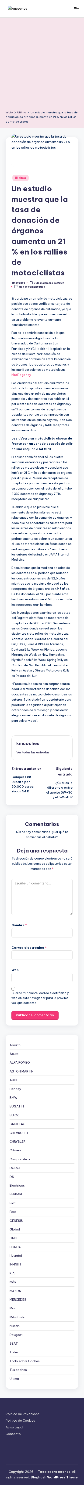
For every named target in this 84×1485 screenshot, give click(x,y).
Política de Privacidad (22, 1414)
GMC (13, 1238)
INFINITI (15, 1264)
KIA (12, 1273)
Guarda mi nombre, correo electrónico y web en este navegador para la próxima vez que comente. (40, 998)
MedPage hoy (21, 375)
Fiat (13, 1203)
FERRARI (16, 1194)
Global (15, 1229)
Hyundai (16, 1256)
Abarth (15, 1045)
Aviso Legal (14, 1427)
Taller (14, 1352)
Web (15, 970)
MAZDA (15, 1291)
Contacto (13, 1434)
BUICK (14, 1115)
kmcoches (27, 743)
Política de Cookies (20, 1420)
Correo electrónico (29, 947)
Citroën (15, 1150)
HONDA (15, 1247)
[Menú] (76, 8)
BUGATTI (17, 1106)
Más (13, 1282)
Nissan (15, 1326)
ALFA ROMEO (20, 1062)
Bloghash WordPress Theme (54, 1477)
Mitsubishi (17, 1317)
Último (20, 178)
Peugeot (16, 1335)
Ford (13, 1212)
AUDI (13, 1080)
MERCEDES (18, 1299)
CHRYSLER (17, 1141)
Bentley (15, 1089)
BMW (14, 1097)
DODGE (15, 1168)
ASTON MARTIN (21, 1071)
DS (12, 1177)
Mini (12, 1308)
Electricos (17, 1185)
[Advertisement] (42, 65)
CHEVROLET (19, 1133)
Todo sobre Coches (25, 1361)
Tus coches (18, 1370)
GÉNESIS (16, 1221)
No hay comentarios (32, 286)
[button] (32, 752)
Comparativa (20, 1159)
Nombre (19, 925)
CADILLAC (17, 1124)
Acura (14, 1054)
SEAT (14, 1343)
